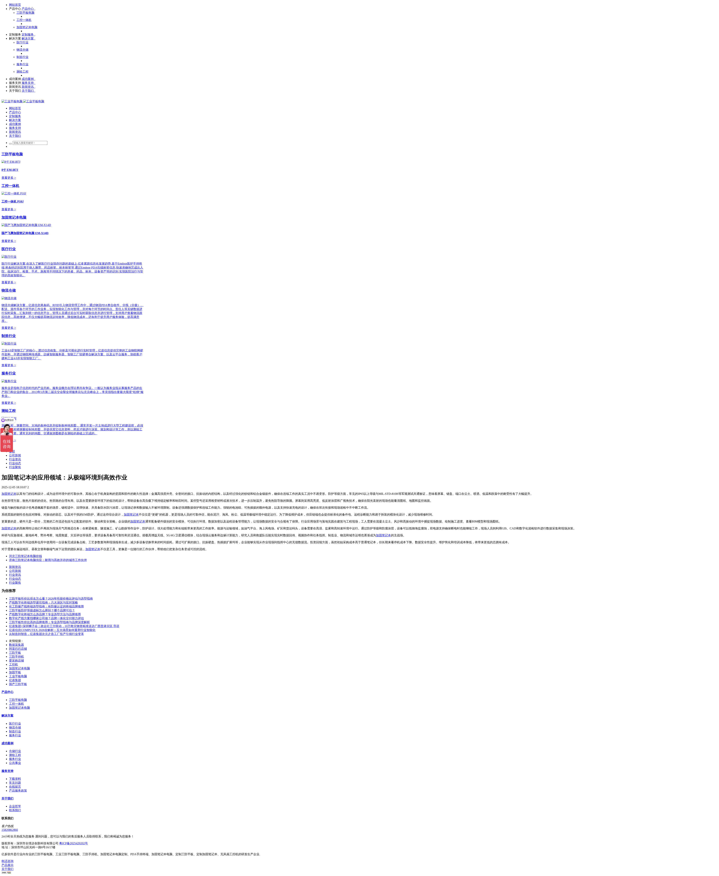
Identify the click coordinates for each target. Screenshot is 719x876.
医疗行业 (8, 249)
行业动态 (15, 463)
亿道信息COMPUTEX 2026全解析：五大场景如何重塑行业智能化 (52, 630)
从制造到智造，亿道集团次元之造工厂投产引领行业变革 (46, 634)
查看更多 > (8, 177)
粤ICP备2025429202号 (73, 843)
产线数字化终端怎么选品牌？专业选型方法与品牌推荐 (45, 614)
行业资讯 (15, 459)
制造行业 (8, 336)
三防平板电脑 (12, 154)
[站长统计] (6, 872)
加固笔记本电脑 (13, 217)
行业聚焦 (15, 467)
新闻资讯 (15, 567)
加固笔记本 (8, 493)
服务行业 (8, 373)
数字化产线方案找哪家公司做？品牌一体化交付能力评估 (46, 618)
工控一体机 (10, 186)
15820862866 (9, 829)
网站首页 (15, 4)
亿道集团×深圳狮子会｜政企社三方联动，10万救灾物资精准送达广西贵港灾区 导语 (64, 626)
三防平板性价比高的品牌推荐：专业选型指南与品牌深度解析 (49, 622)
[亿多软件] (22, 101)
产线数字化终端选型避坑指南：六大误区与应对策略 (43, 602)
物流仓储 (8, 290)
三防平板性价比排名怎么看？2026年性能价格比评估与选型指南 (51, 598)
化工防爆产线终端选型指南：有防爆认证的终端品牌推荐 (46, 606)
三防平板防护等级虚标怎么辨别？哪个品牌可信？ (42, 610)
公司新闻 (15, 455)
